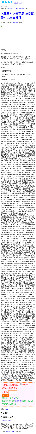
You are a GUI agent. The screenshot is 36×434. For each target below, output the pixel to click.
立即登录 (4, 421)
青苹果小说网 (18, 3)
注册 (9, 421)
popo (6, 409)
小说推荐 (21, 8)
